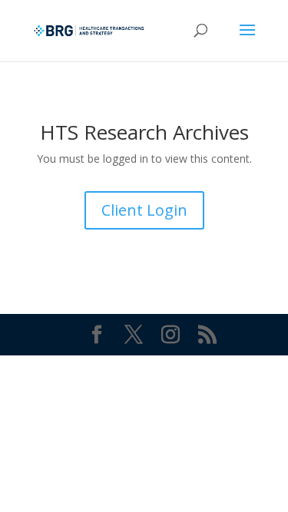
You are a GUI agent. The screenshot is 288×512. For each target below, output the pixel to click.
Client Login (144, 210)
